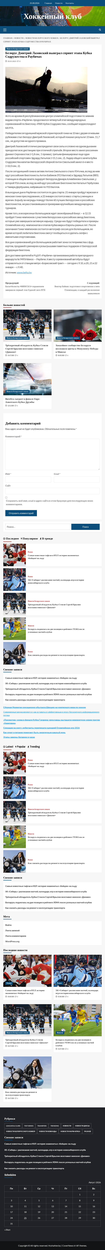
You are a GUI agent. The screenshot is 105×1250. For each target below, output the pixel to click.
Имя (8, 474)
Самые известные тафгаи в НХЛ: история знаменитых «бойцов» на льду (41, 678)
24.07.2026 (11, 355)
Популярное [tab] (30, 538)
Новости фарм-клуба (70, 1131)
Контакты (70, 3)
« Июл (7, 1229)
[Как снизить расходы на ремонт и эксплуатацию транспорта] (14, 653)
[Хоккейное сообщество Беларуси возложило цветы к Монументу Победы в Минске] (78, 326)
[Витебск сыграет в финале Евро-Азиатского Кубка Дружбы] (27, 379)
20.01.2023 (12, 61)
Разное (30, 552)
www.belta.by (24, 272)
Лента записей (12, 930)
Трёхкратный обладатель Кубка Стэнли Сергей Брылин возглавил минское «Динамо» (26, 348)
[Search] (100, 29)
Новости (58, 3)
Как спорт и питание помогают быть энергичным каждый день (34, 732)
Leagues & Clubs (13, 1126)
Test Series (28, 1126)
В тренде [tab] (47, 538)
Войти (8, 925)
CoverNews (67, 1245)
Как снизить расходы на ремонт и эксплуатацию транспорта (56, 655)
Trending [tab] (34, 746)
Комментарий (13, 436)
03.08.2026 (61, 997)
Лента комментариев (15, 936)
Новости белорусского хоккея (17, 49)
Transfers (41, 1126)
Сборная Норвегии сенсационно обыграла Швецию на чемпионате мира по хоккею (44, 707)
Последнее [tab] (12, 538)
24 (11, 1218)
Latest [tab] (9, 746)
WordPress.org (12, 941)
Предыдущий (25, 286)
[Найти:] (38, 527)
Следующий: (77, 288)
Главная (48, 3)
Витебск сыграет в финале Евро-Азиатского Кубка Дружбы (22, 400)
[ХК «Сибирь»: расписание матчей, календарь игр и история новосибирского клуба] (14, 579)
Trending (54, 1126)
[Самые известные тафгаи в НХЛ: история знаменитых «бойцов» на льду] (14, 554)
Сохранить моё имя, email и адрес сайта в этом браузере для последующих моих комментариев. (49, 502)
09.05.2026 (61, 355)
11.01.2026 (11, 406)
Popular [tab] (21, 746)
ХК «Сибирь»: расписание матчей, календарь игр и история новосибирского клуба (46, 683)
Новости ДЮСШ (82, 1126)
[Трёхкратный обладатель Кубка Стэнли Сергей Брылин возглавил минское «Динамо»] (27, 326)
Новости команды (48, 1131)
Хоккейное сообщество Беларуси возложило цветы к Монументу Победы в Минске (77, 348)
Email (57, 474)
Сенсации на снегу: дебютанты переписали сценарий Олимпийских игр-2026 (41, 728)
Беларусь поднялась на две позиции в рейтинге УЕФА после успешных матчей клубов (48, 694)
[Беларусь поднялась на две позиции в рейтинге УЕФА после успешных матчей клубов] (14, 628)
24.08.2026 (11, 997)
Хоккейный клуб (53, 16)
